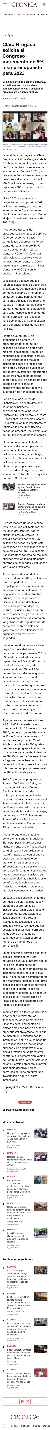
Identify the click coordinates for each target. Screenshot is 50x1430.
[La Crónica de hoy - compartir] (46, 497)
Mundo (36, 1425)
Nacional (14, 1425)
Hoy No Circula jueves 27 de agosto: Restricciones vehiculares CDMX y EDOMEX (31, 488)
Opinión (43, 14)
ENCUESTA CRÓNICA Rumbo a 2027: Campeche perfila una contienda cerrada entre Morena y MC (18, 1302)
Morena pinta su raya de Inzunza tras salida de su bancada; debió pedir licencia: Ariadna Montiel (19, 1377)
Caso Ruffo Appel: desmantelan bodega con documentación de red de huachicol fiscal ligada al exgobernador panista (19, 1276)
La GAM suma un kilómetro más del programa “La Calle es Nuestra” (17, 1237)
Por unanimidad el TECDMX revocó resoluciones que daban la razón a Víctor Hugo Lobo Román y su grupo (18, 1186)
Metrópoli (25, 1425)
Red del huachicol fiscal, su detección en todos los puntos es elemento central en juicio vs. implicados (19, 1329)
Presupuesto (25, 1102)
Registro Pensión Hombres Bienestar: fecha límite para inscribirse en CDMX (31, 507)
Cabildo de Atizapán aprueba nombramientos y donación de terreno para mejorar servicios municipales (19, 1212)
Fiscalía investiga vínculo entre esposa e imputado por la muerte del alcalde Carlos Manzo (19, 1354)
